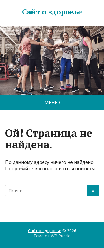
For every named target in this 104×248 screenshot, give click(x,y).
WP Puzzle (60, 235)
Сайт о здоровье (52, 12)
